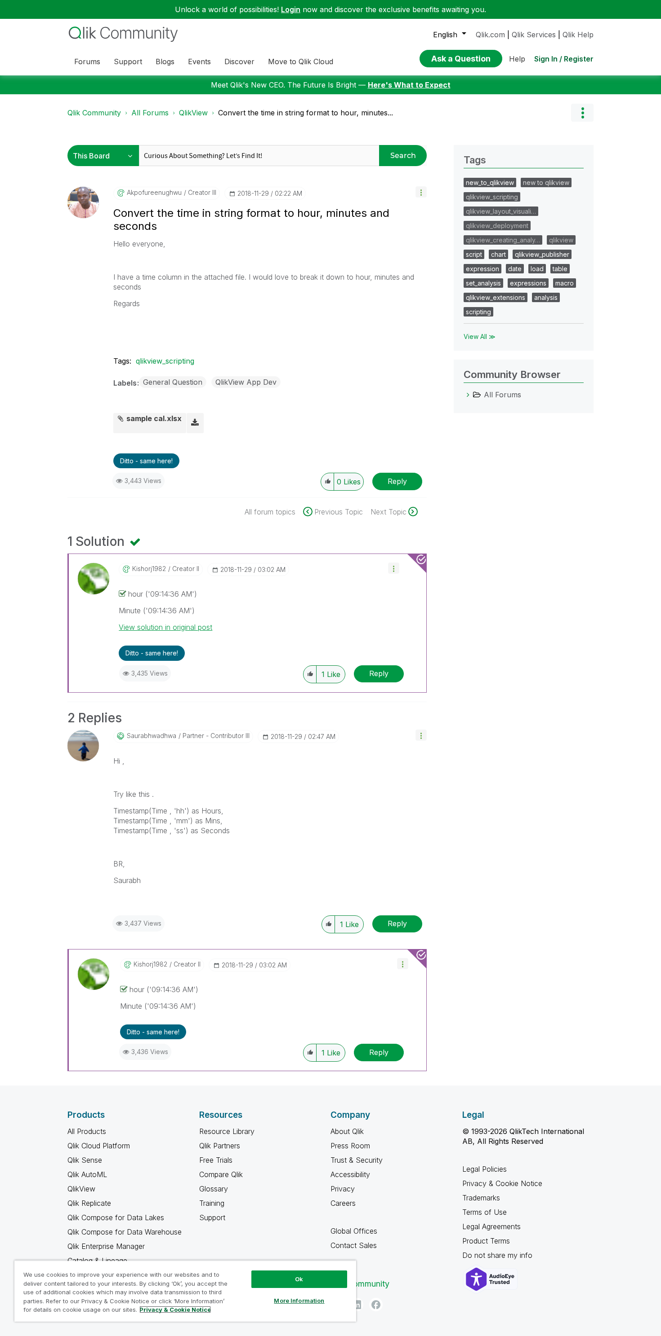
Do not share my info (498, 1255)
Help (517, 58)
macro (564, 283)
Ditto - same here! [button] (146, 461)
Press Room (350, 1145)
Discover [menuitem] (239, 61)
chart (498, 254)
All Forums (150, 112)
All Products (86, 1131)
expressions (528, 283)
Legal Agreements (491, 1226)
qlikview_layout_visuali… (501, 211)
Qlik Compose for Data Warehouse (124, 1231)
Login (290, 9)
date (515, 268)
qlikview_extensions (495, 297)
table (560, 268)
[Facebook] (376, 1304)
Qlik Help (578, 34)
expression (482, 268)
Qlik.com (490, 34)
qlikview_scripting (165, 360)
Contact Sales (353, 1245)
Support (212, 1217)
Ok (299, 1279)
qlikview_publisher (542, 254)
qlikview (561, 240)
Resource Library (227, 1131)
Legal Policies (484, 1169)
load (537, 268)
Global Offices (353, 1230)
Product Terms (486, 1240)
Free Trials (215, 1160)
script (474, 254)
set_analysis (483, 283)
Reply (397, 481)
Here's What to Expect (409, 84)
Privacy (342, 1188)
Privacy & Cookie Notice (502, 1183)
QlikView (193, 112)
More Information (299, 1300)
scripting (478, 312)
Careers (343, 1203)
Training (211, 1203)
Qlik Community (94, 112)
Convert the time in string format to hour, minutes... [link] (305, 112)
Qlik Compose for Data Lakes (115, 1217)
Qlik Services (534, 34)
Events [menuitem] (199, 61)
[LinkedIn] (356, 1304)
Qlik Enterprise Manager (106, 1246)
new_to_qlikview (490, 182)
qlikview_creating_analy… (503, 240)
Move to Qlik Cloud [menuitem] (300, 61)
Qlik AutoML (87, 1174)
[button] (421, 192)
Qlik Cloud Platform (98, 1145)
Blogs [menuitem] (165, 61)
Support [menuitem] (128, 61)
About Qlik (347, 1131)
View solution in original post (165, 627)
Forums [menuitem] (87, 61)
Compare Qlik (221, 1174)
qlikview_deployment (497, 225)
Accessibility (350, 1174)
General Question (172, 382)
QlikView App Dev (246, 382)
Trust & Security (356, 1160)
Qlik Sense (84, 1160)
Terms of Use (484, 1212)
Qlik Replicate (89, 1203)
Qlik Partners (219, 1145)
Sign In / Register (564, 58)
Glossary (213, 1188)
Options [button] (582, 113)
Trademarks (481, 1197)
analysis (546, 297)
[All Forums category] (468, 394)
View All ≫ (480, 336)
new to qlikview (546, 182)
